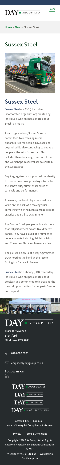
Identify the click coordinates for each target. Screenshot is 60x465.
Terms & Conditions (36, 433)
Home (8, 27)
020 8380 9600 (19, 353)
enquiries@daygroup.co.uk (27, 363)
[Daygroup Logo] (22, 13)
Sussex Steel (12, 109)
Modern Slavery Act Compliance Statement (30, 425)
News (18, 27)
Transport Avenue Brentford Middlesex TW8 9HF (16, 335)
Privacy (17, 433)
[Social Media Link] (7, 377)
